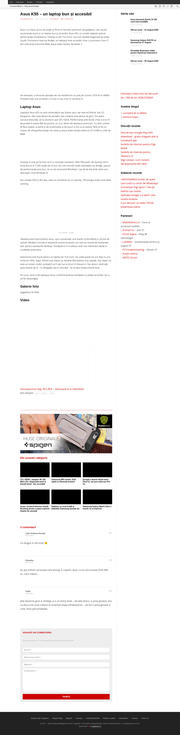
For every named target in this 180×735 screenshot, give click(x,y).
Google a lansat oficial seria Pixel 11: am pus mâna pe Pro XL (96, 481)
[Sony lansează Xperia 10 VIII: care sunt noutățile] (125, 20)
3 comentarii (67, 19)
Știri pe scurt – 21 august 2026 (144, 30)
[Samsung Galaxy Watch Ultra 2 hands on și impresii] (97, 497)
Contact (135, 718)
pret (52, 393)
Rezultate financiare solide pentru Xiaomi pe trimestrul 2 (144, 52)
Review (29, 2)
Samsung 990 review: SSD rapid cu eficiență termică (63, 480)
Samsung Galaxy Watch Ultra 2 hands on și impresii (97, 507)
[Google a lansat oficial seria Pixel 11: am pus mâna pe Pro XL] (97, 469)
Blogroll (69, 718)
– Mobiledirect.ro (130, 222)
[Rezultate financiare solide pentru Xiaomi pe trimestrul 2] (125, 51)
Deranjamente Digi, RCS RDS (36, 389)
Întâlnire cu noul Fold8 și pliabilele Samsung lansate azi (65, 507)
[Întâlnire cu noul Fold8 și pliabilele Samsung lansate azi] (66, 497)
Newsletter (50, 2)
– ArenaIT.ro (127, 230)
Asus (37, 393)
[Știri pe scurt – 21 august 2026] (125, 30)
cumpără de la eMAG (134, 113)
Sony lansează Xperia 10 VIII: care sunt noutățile (144, 20)
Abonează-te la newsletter (69, 389)
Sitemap (79, 718)
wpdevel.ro (96, 726)
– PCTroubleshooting (132, 249)
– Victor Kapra (128, 234)
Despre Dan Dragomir (40, 718)
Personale (20, 2)
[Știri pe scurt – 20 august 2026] (125, 61)
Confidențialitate (93, 718)
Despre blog (57, 718)
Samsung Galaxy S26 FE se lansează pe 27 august (143, 41)
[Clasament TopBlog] (140, 269)
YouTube (39, 2)
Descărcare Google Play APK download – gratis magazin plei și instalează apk (139, 136)
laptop (44, 393)
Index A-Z (145, 718)
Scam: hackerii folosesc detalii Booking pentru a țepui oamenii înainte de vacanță (34, 508)
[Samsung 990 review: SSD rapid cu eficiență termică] (66, 469)
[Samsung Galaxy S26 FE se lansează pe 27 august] (125, 41)
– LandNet (126, 241)
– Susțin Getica (129, 253)
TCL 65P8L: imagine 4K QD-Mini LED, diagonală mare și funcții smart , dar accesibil (33, 481)
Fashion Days (130, 117)
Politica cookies (109, 718)
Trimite (66, 696)
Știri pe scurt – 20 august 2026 (144, 61)
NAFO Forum (130, 257)
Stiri (11, 2)
